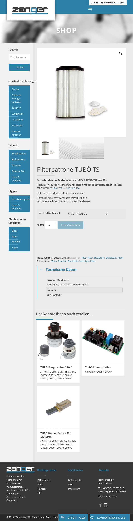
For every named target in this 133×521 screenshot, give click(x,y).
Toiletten (16, 165)
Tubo (120, 257)
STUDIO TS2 (56, 188)
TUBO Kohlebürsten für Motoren (55, 434)
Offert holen (44, 480)
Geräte (15, 89)
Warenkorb (109, 2)
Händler (42, 488)
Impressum (74, 488)
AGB (70, 484)
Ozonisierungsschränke (20, 199)
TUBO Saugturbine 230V (56, 367)
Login (95, 2)
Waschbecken (19, 153)
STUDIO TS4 (73, 188)
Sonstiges (84, 261)
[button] (121, 54)
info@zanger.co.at (107, 496)
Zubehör (62, 261)
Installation (17, 119)
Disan (14, 230)
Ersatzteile (99, 257)
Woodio (16, 241)
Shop (121, 2)
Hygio (15, 247)
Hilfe (40, 493)
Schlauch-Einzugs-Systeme (17, 98)
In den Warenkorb (70, 225)
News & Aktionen (16, 133)
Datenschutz (74, 480)
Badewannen (18, 159)
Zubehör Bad (18, 171)
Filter (84, 257)
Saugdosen (17, 113)
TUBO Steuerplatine (98, 367)
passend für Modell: (50, 213)
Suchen (20, 67)
